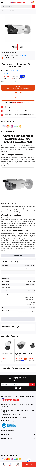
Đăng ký (32, 384)
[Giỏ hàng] (32, 2)
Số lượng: (4, 81)
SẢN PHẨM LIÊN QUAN (9, 336)
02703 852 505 (24, 417)
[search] (33, 6)
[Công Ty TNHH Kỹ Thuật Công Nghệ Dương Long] (18, 2)
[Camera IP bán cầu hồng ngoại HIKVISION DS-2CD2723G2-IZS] (21, 345)
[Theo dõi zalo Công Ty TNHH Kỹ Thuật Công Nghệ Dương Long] (20, 387)
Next (33, 29)
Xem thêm (19, 255)
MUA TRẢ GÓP (18, 98)
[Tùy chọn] (25, 359)
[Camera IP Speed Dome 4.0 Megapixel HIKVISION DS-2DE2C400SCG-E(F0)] (8, 345)
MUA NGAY (18, 87)
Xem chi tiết (22, 55)
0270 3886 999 (17, 102)
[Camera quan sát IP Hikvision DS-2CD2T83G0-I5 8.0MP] (18, 28)
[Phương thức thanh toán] (11, 126)
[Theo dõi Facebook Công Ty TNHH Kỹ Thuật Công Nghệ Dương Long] (16, 387)
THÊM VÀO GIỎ (18, 92)
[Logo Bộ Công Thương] (8, 425)
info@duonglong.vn (12, 421)
